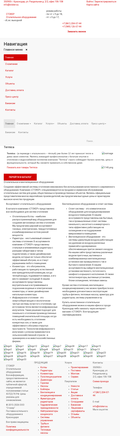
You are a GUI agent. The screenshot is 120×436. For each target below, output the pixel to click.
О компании (11, 64)
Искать (111, 141)
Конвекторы (46, 373)
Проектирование (79, 367)
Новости (75, 386)
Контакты (10, 110)
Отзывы (75, 414)
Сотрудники (77, 401)
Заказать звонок (77, 31)
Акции (74, 392)
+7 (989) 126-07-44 (71, 26)
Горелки (44, 383)
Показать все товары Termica (22, 167)
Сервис (74, 376)
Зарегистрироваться (105, 1)
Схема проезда (101, 381)
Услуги (8, 77)
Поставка (76, 370)
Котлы (43, 367)
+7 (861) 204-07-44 (71, 23)
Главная (9, 57)
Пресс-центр (11, 97)
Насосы (44, 386)
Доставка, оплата (14, 90)
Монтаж (75, 373)
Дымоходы (46, 380)
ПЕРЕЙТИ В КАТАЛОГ (20, 177)
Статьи (74, 389)
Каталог (9, 70)
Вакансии (10, 103)
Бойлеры (45, 389)
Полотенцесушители (51, 376)
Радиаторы (46, 370)
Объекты (10, 83)
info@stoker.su (100, 406)
